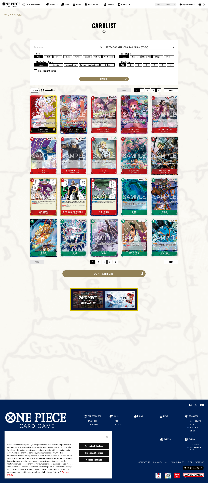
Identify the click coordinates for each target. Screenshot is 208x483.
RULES (52, 4)
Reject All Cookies (94, 453)
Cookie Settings (160, 462)
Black (87, 57)
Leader (135, 57)
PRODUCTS (93, 4)
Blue (68, 57)
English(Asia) (188, 4)
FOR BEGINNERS (33, 4)
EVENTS (111, 4)
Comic (56, 65)
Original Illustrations (89, 65)
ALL (38, 57)
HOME (6, 14)
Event (168, 57)
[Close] (107, 437)
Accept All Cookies (94, 446)
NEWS (78, 4)
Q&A (67, 4)
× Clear (34, 90)
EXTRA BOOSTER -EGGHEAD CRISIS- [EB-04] (127, 47)
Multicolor (108, 57)
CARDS (124, 4)
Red (48, 57)
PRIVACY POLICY (177, 462)
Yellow (97, 57)
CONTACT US (144, 462)
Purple (77, 57)
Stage (157, 57)
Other (107, 65)
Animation (71, 65)
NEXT (171, 90)
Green (58, 57)
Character (146, 57)
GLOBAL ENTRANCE (196, 462)
